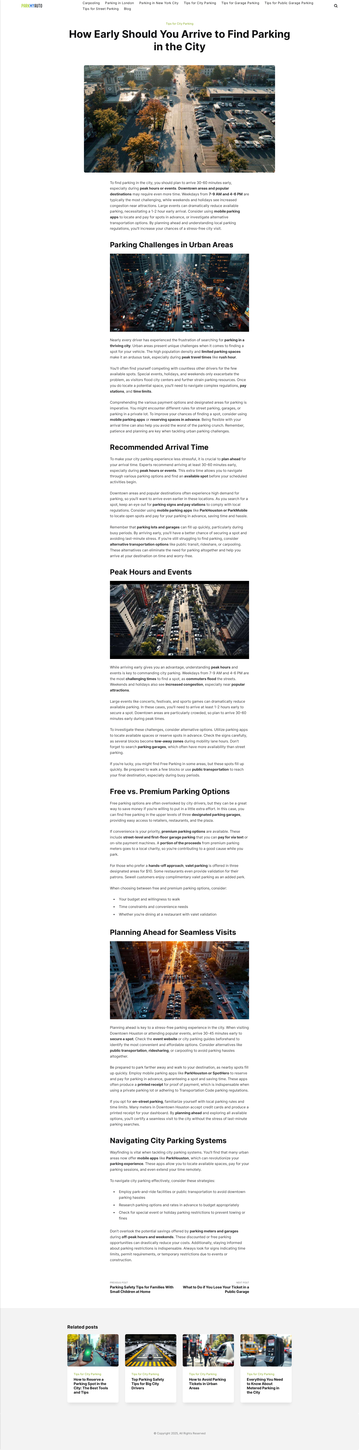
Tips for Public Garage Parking (289, 3)
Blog (127, 9)
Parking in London (119, 3)
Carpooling (91, 3)
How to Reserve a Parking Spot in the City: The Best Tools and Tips (91, 1386)
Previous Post (142, 1287)
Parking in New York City (158, 3)
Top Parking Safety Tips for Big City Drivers (147, 1383)
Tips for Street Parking (101, 9)
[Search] (335, 5)
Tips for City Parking (200, 3)
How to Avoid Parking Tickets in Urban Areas (207, 1383)
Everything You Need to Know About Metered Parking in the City (265, 1386)
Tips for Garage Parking (240, 3)
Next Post (216, 1287)
